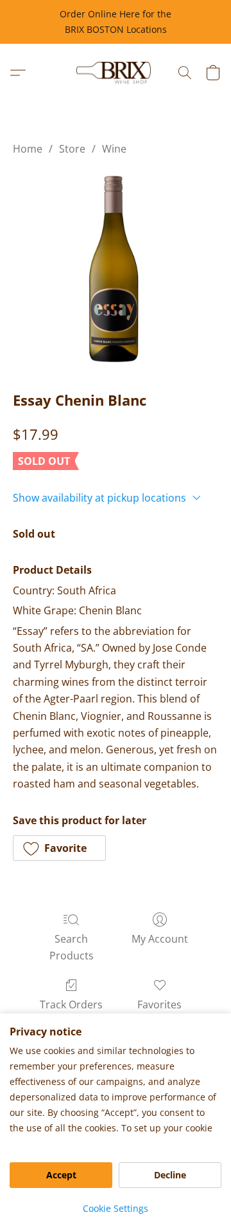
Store (72, 149)
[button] (115, 73)
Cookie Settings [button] (115, 1208)
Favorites (159, 1004)
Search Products (71, 947)
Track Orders (71, 1004)
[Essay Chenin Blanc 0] (115, 270)
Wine (114, 149)
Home (27, 149)
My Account (160, 939)
